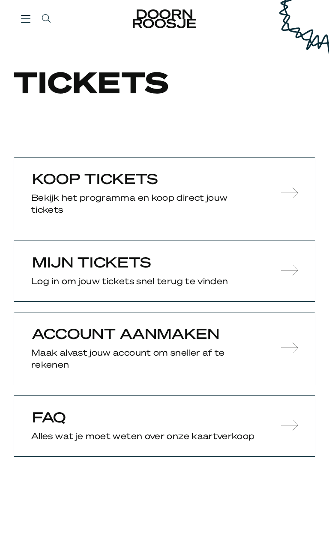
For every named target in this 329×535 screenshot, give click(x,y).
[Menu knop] (26, 18)
